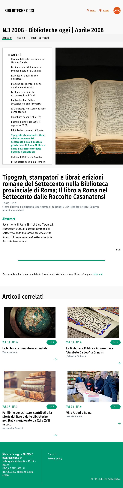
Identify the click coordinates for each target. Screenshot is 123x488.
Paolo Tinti (9, 203)
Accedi (106, 10)
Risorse (20, 37)
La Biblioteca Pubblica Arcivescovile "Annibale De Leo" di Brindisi (89, 350)
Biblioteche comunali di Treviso (27, 130)
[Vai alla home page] (19, 10)
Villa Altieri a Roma (79, 413)
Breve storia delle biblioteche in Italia (28, 163)
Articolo (7, 37)
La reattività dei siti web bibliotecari (24, 77)
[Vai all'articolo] (29, 322)
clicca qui (97, 274)
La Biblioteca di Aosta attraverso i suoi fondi (23, 94)
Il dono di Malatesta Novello (26, 157)
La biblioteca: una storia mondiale (25, 348)
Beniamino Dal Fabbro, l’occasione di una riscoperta (26, 102)
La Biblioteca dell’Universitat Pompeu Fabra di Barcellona (26, 69)
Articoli (16, 55)
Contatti (52, 454)
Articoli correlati (39, 37)
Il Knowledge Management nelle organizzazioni (28, 110)
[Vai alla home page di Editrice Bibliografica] (117, 10)
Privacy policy (55, 458)
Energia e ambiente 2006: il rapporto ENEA (25, 123)
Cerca (93, 10)
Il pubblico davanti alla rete (26, 116)
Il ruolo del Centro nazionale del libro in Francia (28, 61)
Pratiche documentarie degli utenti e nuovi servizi (26, 85)
